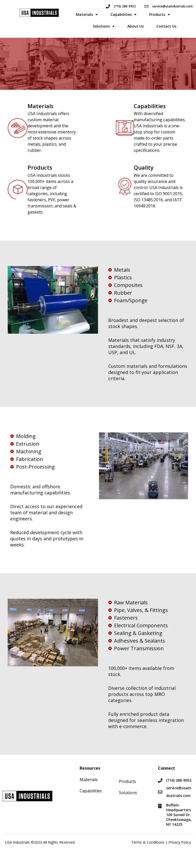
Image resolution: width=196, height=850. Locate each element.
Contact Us (166, 26)
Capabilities (121, 14)
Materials (84, 14)
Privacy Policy (179, 842)
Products (157, 14)
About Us (135, 26)
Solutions (101, 26)
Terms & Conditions (147, 842)
